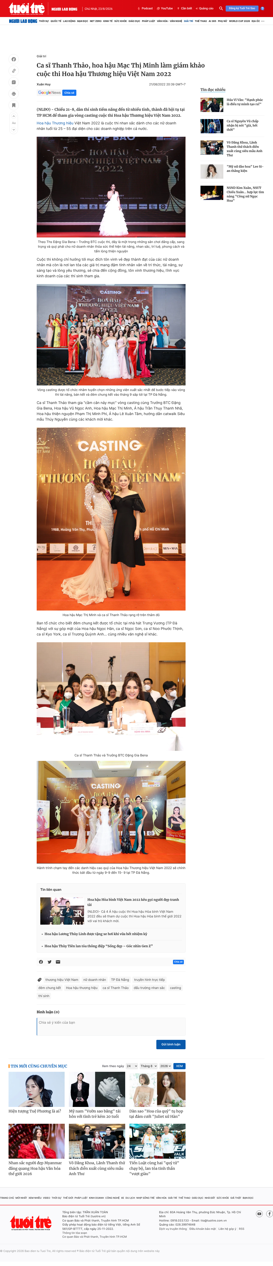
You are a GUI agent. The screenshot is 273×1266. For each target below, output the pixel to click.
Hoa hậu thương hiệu (81, 988)
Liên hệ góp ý (227, 1229)
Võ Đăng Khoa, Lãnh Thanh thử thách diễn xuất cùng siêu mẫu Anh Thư (244, 149)
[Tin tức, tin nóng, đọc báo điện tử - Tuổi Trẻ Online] (30, 8)
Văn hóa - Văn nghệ (169, 21)
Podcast (147, 8)
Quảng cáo (206, 8)
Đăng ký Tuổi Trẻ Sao (242, 8)
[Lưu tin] (14, 106)
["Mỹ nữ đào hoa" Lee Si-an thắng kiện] (211, 171)
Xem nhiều (35, 1197)
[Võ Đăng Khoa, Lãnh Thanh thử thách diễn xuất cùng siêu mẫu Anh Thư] (211, 147)
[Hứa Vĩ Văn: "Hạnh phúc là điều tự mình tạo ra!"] (211, 105)
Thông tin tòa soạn (74, 1233)
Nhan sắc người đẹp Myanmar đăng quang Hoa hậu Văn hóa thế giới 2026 (35, 1168)
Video (46, 1197)
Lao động (69, 21)
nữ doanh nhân (94, 980)
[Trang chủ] (23, 21)
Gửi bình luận (170, 1044)
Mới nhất (21, 1197)
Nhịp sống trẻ (145, 1197)
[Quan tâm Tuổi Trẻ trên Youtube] (259, 1213)
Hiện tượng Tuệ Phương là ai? (35, 1111)
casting (175, 988)
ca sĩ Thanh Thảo (116, 988)
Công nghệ (112, 1197)
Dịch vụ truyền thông (173, 1229)
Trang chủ (7, 1197)
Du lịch (130, 1197)
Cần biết (186, 8)
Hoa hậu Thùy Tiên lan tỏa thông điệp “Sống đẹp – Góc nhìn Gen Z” (99, 946)
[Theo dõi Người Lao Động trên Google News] (49, 92)
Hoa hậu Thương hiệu (55, 123)
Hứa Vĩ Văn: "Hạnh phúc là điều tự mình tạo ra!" (245, 102)
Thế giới (68, 1197)
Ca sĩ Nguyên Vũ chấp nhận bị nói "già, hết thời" (242, 125)
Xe (122, 1197)
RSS (241, 1229)
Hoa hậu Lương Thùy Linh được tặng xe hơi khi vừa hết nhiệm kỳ (96, 934)
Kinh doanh (96, 1197)
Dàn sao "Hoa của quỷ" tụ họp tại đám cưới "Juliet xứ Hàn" (156, 1114)
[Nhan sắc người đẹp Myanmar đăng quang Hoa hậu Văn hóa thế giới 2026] (37, 1141)
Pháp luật (148, 21)
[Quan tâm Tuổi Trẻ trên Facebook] (269, 1213)
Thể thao (201, 21)
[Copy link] (14, 71)
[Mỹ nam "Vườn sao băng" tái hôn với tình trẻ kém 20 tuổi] (97, 1089)
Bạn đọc (82, 21)
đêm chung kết (49, 988)
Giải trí (188, 21)
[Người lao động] (64, 8)
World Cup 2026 (239, 21)
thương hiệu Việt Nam (61, 980)
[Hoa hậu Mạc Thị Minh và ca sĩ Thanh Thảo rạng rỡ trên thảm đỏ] (111, 519)
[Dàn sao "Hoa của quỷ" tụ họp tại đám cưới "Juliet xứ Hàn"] (157, 1089)
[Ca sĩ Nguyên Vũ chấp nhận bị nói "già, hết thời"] (211, 126)
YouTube (167, 8)
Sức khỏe (120, 21)
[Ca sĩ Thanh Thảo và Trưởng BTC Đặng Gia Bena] (111, 696)
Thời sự (44, 21)
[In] (14, 94)
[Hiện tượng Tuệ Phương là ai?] (37, 1089)
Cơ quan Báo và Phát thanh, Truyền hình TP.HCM (94, 1237)
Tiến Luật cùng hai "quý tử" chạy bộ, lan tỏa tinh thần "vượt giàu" (154, 1168)
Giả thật (235, 1197)
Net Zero (96, 21)
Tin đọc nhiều (212, 89)
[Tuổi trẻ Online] (31, 1222)
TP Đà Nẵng (120, 980)
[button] (13, 116)
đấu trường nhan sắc (149, 988)
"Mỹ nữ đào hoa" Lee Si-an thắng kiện (245, 169)
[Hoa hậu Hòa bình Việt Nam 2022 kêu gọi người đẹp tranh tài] (62, 911)
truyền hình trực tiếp (149, 980)
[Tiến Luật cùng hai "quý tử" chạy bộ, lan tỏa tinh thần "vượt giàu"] (157, 1141)
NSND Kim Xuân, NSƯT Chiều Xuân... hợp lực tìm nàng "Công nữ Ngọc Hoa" (245, 194)
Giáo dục (134, 21)
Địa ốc (256, 21)
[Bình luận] (14, 83)
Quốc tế (56, 21)
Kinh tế (108, 21)
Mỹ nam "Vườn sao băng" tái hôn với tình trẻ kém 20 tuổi (95, 1114)
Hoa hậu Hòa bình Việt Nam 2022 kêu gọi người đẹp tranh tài (133, 902)
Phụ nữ (222, 21)
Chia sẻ (69, 92)
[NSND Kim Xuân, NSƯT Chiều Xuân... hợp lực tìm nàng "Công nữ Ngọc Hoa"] (211, 193)
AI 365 (212, 21)
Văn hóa (161, 1197)
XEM (179, 1066)
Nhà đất (210, 1197)
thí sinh (43, 996)
